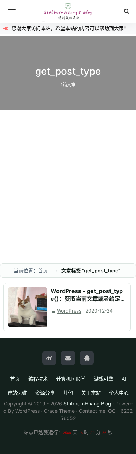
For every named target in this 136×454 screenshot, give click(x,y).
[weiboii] (49, 358)
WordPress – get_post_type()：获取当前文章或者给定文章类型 (88, 298)
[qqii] (87, 358)
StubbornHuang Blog (87, 404)
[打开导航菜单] (11, 12)
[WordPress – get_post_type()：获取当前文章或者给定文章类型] (27, 307)
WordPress (69, 311)
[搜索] (127, 11)
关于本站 (91, 393)
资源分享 (45, 393)
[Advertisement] (68, 181)
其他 (68, 393)
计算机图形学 (70, 379)
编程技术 (38, 379)
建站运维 (17, 393)
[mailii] (68, 358)
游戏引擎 (103, 379)
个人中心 (119, 393)
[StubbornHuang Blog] (68, 11)
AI (124, 379)
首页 (15, 379)
